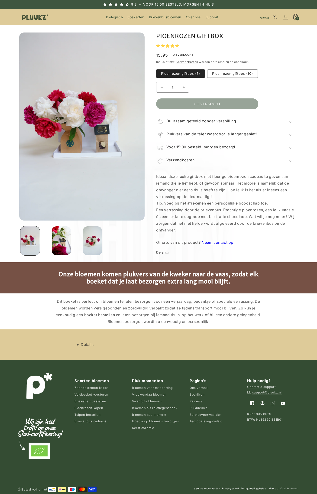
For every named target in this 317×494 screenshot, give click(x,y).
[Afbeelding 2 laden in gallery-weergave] (61, 240)
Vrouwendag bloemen (149, 394)
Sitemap (273, 488)
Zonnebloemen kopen (91, 387)
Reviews (196, 401)
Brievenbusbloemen (165, 17)
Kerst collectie (143, 427)
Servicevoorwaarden (206, 414)
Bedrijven (197, 394)
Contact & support (261, 387)
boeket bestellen (99, 314)
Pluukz (294, 489)
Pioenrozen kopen (88, 407)
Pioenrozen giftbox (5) (180, 73)
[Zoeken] (275, 17)
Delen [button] (160, 252)
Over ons (193, 17)
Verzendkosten (187, 62)
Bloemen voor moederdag (152, 387)
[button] (265, 17)
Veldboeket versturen (91, 394)
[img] (120, 4)
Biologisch (114, 17)
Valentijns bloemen (147, 401)
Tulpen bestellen (87, 414)
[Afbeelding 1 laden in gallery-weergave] (30, 240)
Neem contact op (217, 242)
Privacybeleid (230, 488)
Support (212, 17)
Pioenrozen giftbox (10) (232, 73)
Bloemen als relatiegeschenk (154, 407)
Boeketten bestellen (90, 401)
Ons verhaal (199, 387)
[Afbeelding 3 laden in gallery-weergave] (92, 240)
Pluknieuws (198, 407)
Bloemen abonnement (149, 414)
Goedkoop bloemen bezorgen (155, 421)
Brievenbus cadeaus (90, 421)
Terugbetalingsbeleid (206, 421)
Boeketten (135, 17)
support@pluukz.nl (267, 392)
